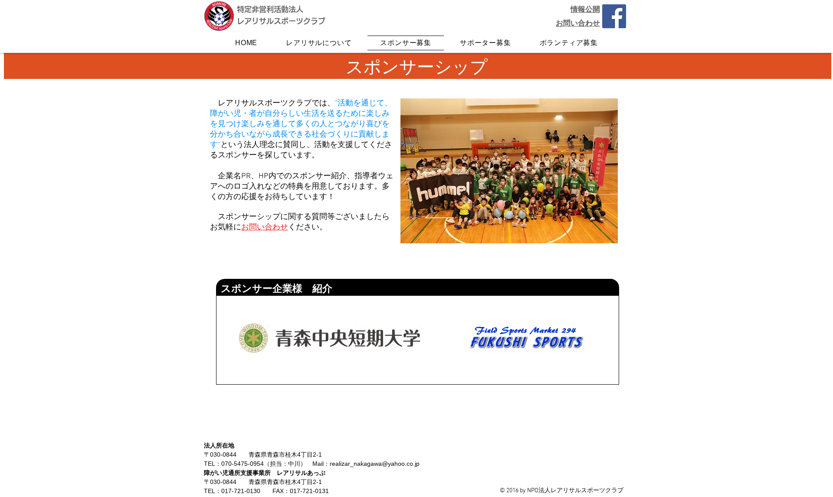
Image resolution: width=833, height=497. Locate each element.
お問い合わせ (264, 227)
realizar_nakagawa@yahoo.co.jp (375, 463)
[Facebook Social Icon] (614, 16)
